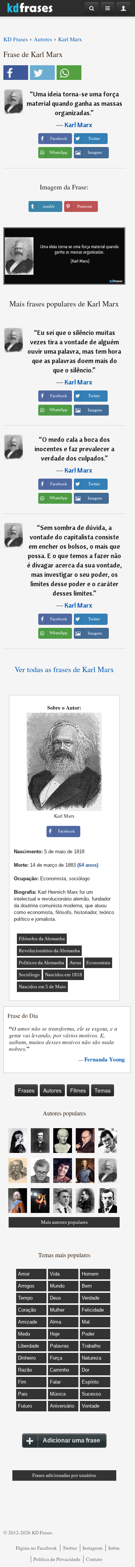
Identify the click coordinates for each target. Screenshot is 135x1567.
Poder (88, 1334)
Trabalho (91, 1346)
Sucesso (91, 1394)
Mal (86, 1322)
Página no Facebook (36, 1547)
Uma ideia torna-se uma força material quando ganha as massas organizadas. (74, 103)
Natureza (91, 1358)
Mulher (57, 1310)
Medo (24, 1334)
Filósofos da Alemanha (42, 938)
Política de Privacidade (56, 1559)
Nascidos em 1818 (63, 974)
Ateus (75, 962)
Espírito (90, 1382)
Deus (55, 1298)
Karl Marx (78, 124)
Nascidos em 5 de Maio (42, 986)
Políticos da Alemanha (41, 962)
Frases (26, 1090)
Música (58, 1394)
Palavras (59, 1346)
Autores (52, 1090)
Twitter (70, 1547)
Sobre (114, 1547)
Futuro (25, 1406)
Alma (55, 1322)
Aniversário (62, 1406)
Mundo (57, 1286)
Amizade (27, 1322)
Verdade (90, 1298)
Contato (94, 1559)
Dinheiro (27, 1358)
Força (56, 1358)
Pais (23, 1394)
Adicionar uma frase (71, 1440)
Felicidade (93, 1310)
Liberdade (28, 1346)
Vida (55, 1274)
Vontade (90, 1406)
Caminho (59, 1370)
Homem (90, 1274)
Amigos (26, 1286)
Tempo (25, 1298)
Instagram (92, 1547)
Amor (24, 1274)
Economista (98, 962)
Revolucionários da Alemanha (49, 950)
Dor (85, 1370)
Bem (87, 1286)
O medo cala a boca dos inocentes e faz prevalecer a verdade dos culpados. (74, 448)
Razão (25, 1370)
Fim (22, 1382)
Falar (55, 1382)
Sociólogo (29, 974)
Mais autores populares (64, 1222)
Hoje (55, 1334)
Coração (27, 1310)
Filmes (78, 1090)
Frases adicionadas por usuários (64, 1475)
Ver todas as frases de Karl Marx (64, 669)
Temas (102, 1090)
